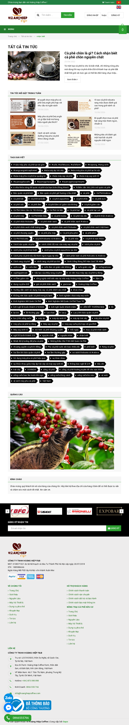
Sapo (65, 721)
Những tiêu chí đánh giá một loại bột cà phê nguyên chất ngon (49, 137)
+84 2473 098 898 (30, 681)
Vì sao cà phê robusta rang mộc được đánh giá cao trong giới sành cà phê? (49, 104)
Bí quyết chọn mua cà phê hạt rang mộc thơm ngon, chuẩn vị (49, 121)
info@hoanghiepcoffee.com (27, 693)
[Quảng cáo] (64, 434)
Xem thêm (72, 79)
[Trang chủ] (20, 15)
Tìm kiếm (68, 15)
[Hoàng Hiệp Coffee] (64, 550)
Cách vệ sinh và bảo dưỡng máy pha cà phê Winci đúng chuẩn (105, 136)
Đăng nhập (92, 15)
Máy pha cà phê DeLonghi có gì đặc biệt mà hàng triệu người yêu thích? (106, 119)
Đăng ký (115, 15)
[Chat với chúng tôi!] (8, 707)
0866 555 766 (32, 687)
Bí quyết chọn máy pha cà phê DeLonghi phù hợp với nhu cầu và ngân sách (106, 103)
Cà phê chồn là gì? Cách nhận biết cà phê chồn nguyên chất (90, 55)
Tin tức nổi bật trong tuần (25, 93)
